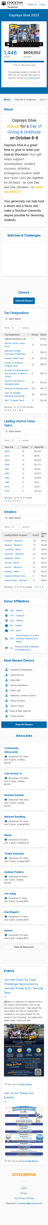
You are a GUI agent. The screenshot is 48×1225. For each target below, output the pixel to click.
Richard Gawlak (14, 795)
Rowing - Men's (12, 571)
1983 (7, 478)
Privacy (24, 1193)
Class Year (9, 447)
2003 (7, 460)
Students (20, 615)
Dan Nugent (11, 912)
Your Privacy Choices (24, 1198)
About (7, 99)
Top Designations (12, 335)
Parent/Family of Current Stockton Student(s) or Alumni (27, 638)
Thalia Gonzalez (14, 853)
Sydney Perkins (14, 872)
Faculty (18, 625)
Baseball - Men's (12, 558)
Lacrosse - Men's (13, 549)
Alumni (19, 610)
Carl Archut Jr (13, 773)
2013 (7, 455)
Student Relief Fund (14, 358)
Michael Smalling (14, 816)
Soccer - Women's (13, 567)
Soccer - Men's (12, 562)
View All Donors (24, 300)
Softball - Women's (14, 540)
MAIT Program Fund (14, 400)
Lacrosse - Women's (14, 554)
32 (20, 410)
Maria (7, 835)
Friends (19, 620)
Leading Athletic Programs (16, 535)
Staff (18, 630)
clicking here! (34, 78)
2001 (7, 469)
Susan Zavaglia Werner (28, 1161)
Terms (24, 1188)
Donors (43, 99)
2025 (7, 451)
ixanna (8, 930)
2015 (7, 486)
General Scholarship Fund (16, 388)
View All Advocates (24, 947)
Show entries (17, 328)
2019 (7, 464)
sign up (32, 4)
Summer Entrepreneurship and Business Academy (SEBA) (16, 373)
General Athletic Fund (15, 576)
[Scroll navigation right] (46, 99)
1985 (7, 473)
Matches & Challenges (25, 99)
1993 (7, 482)
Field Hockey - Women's (16, 580)
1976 (7, 491)
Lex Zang (10, 893)
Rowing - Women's (13, 545)
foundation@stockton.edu (29, 1203)
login (42, 4)
